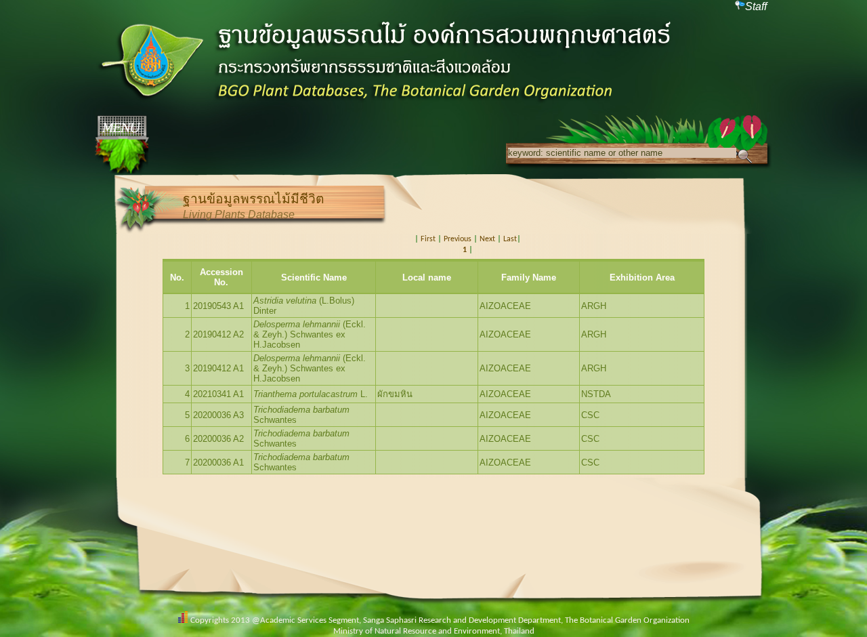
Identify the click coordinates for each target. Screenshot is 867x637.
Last (510, 239)
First (428, 239)
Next (487, 239)
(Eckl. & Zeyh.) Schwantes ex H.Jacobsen (309, 334)
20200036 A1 (218, 462)
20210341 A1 (218, 394)
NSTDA (596, 394)
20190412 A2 (218, 334)
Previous (457, 239)
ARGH (593, 306)
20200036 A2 (218, 439)
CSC (590, 415)
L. (310, 394)
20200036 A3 (218, 415)
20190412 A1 (218, 368)
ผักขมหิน (395, 394)
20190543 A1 (218, 306)
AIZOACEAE (505, 306)
